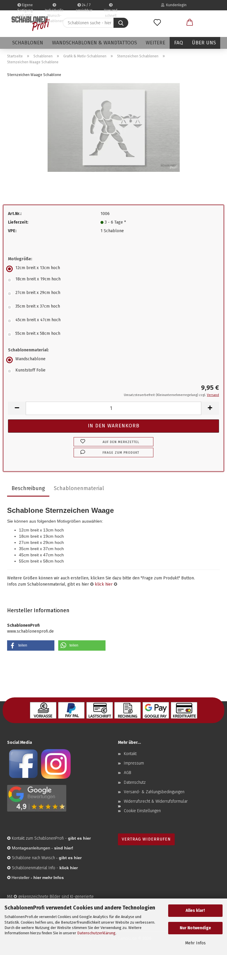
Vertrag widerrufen (146, 839)
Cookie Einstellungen (142, 810)
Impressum (134, 763)
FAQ (178, 43)
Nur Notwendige (195, 927)
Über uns (204, 43)
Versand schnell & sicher (110, 9)
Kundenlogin (175, 5)
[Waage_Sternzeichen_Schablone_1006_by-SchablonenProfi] (114, 127)
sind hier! (63, 848)
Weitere (155, 43)
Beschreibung (28, 488)
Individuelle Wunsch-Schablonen (54, 9)
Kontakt (130, 753)
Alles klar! (195, 910)
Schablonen (27, 43)
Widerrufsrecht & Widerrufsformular (156, 801)
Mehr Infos (195, 943)
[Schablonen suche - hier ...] (121, 23)
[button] (190, 22)
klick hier (104, 584)
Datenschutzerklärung (96, 933)
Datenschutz (135, 782)
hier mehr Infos (48, 877)
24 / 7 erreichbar (84, 6)
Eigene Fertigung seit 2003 (25, 6)
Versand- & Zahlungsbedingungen (154, 791)
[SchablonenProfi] (30, 23)
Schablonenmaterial (79, 488)
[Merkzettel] (157, 22)
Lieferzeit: (18, 222)
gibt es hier (70, 857)
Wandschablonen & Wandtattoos (94, 43)
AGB (127, 772)
